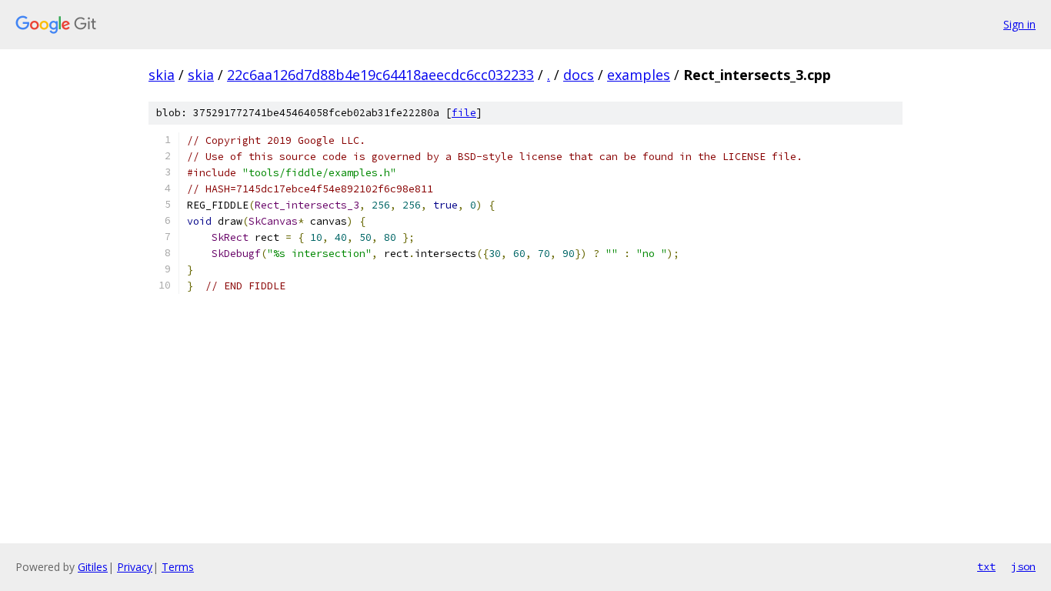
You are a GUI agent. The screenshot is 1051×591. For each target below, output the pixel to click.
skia (161, 74)
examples (638, 74)
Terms (178, 566)
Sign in (1019, 24)
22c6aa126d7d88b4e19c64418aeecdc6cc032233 (380, 74)
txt (986, 566)
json (1023, 566)
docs (578, 74)
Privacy (134, 566)
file (464, 112)
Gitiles (93, 566)
